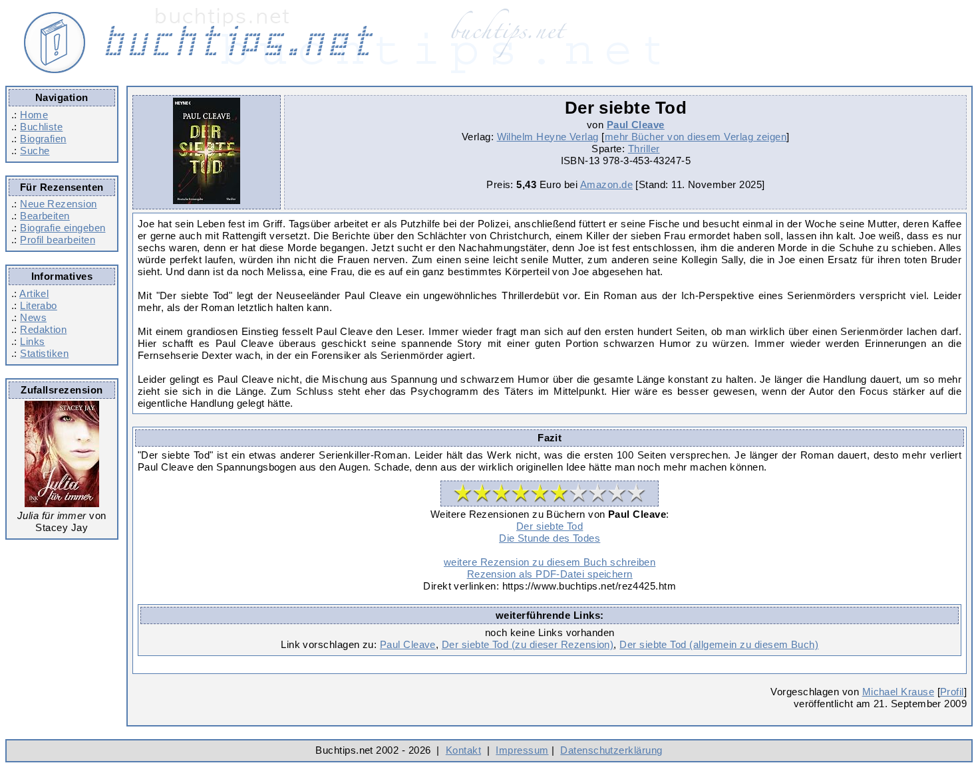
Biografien (43, 138)
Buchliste (41, 126)
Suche (34, 150)
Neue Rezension (58, 203)
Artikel (34, 293)
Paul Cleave (636, 124)
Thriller (644, 148)
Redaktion (43, 329)
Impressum (522, 750)
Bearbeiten (45, 215)
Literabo (38, 305)
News (33, 317)
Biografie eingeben (62, 227)
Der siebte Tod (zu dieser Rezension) (528, 644)
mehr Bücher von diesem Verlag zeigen (696, 136)
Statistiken (44, 353)
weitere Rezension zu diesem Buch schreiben (549, 562)
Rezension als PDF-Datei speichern (550, 574)
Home (34, 114)
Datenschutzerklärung (611, 750)
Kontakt (463, 750)
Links (32, 341)
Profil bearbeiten (57, 239)
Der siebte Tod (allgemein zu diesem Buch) (718, 644)
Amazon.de (606, 184)
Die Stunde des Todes (549, 538)
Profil (952, 691)
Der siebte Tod (549, 526)
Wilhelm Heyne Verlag (548, 136)
